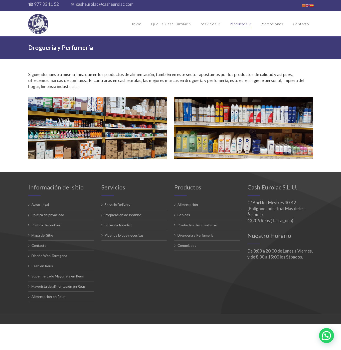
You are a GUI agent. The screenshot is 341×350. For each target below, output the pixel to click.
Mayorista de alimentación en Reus (58, 286)
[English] (308, 5)
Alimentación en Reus (48, 296)
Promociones (272, 24)
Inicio (137, 24)
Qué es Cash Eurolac (169, 24)
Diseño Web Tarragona (49, 256)
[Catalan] (304, 5)
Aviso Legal (40, 204)
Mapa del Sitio (42, 235)
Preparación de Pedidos (123, 215)
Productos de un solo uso (197, 225)
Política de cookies (45, 225)
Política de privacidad (47, 215)
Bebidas (183, 215)
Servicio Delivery (117, 204)
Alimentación (187, 204)
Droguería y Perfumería (195, 235)
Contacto (301, 24)
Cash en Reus (42, 266)
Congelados (186, 245)
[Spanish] (312, 5)
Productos (239, 24)
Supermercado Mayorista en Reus (57, 276)
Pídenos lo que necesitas (124, 235)
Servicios (209, 24)
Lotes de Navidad (118, 225)
